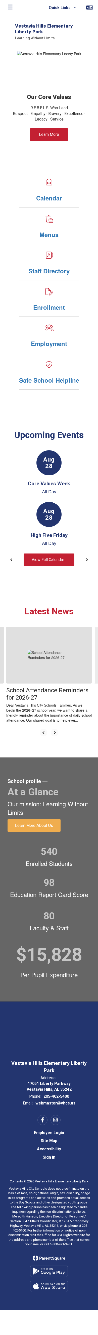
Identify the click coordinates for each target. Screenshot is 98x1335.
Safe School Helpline (49, 380)
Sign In (49, 1157)
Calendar (49, 198)
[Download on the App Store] (49, 1286)
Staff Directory (49, 271)
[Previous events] (11, 560)
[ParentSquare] (49, 1258)
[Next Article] (54, 732)
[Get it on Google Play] (49, 1271)
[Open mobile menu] (10, 7)
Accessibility (49, 1149)
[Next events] (86, 560)
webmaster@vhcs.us (55, 1103)
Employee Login (49, 1132)
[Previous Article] (43, 732)
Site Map (49, 1140)
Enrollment (49, 307)
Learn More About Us (34, 825)
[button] (62, 7)
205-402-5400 (56, 1096)
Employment (49, 343)
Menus (49, 234)
